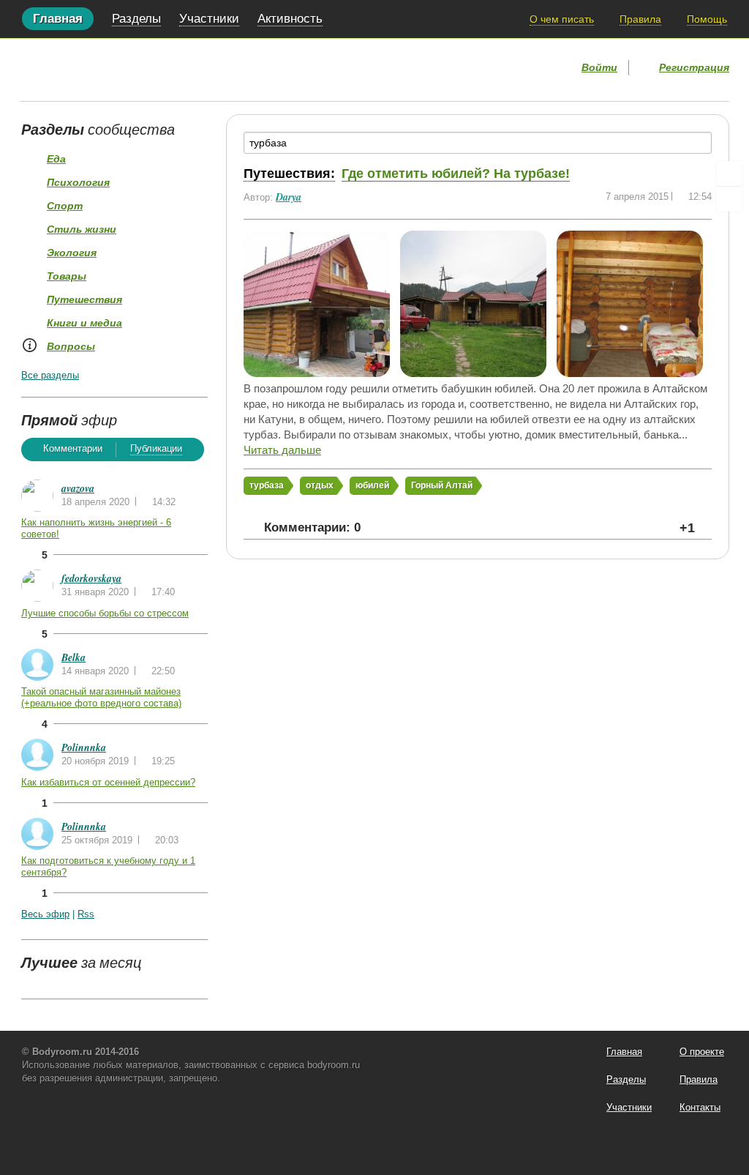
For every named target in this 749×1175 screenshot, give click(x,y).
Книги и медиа (84, 323)
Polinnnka (83, 747)
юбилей (372, 485)
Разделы (136, 19)
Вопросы (71, 346)
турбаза (266, 485)
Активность (290, 19)
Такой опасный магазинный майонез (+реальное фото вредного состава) (101, 697)
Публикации (156, 448)
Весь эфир (45, 914)
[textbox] (478, 143)
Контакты (700, 1107)
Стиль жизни (81, 229)
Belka (73, 657)
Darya (288, 197)
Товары (66, 276)
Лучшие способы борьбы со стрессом (105, 613)
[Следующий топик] (729, 199)
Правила (640, 19)
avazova (77, 488)
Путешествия (84, 299)
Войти (599, 67)
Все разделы (50, 375)
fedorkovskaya (91, 578)
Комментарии (72, 448)
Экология (72, 252)
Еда (56, 159)
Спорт (65, 205)
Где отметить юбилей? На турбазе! (456, 173)
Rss (86, 914)
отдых (320, 485)
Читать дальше (282, 450)
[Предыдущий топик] (729, 174)
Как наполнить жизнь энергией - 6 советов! (96, 528)
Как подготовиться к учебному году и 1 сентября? (108, 866)
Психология (78, 182)
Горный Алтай (442, 485)
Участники (209, 19)
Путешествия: (289, 173)
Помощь (707, 19)
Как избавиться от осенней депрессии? (108, 782)
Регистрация (694, 67)
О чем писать (562, 19)
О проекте (702, 1051)
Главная (58, 19)
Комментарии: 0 (312, 527)
